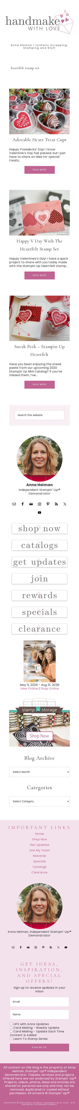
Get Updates (39, 845)
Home (39, 834)
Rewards (39, 856)
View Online (29, 688)
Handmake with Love (39, 22)
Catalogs (39, 867)
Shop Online (50, 688)
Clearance (39, 872)
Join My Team (39, 850)
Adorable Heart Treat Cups (39, 139)
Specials (39, 861)
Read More (39, 169)
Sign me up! (39, 1047)
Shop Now (39, 839)
